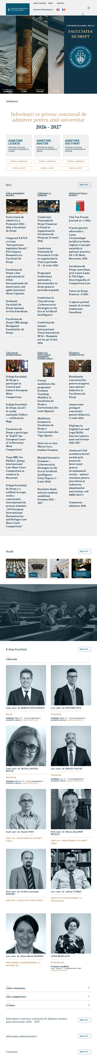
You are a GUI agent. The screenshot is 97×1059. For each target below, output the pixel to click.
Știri (8, 185)
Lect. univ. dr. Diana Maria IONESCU (25, 956)
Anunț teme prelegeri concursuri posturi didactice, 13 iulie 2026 (79, 411)
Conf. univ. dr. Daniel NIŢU (20, 831)
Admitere (12, 101)
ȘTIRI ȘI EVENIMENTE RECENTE (15, 194)
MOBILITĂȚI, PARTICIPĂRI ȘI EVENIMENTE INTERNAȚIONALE (45, 356)
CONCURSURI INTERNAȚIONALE (13, 354)
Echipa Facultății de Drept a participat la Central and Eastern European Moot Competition (17, 387)
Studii (9, 551)
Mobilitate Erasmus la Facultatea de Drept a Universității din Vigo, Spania (47, 427)
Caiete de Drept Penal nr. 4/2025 (78, 292)
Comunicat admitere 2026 (77, 504)
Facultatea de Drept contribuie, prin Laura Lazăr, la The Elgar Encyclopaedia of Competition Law (79, 274)
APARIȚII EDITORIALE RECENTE (78, 194)
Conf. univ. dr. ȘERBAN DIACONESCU (25, 707)
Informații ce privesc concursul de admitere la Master (47, 149)
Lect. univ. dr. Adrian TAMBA (66, 891)
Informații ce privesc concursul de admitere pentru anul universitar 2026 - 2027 (36, 1020)
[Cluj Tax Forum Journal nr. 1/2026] (80, 206)
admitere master (44, 142)
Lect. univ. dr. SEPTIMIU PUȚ (66, 707)
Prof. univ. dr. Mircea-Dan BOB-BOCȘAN (67, 833)
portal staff (19, 168)
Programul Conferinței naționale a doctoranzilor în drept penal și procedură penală (48, 281)
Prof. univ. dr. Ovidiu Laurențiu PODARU (22, 893)
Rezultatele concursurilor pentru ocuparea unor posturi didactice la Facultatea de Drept (79, 387)
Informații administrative (21, 1036)
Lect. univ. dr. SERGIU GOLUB (66, 768)
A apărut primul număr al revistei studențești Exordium (79, 307)
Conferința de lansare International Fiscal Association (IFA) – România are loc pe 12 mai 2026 (48, 333)
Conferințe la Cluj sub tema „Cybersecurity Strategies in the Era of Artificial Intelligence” (47, 306)
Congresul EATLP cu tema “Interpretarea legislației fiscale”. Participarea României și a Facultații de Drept (17, 250)
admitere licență (15, 142)
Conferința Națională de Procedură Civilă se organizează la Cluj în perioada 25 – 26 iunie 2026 (47, 256)
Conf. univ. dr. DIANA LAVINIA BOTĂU (22, 770)
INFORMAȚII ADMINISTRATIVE (76, 354)
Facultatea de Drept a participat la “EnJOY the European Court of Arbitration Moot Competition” (17, 439)
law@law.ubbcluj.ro (29, 720)
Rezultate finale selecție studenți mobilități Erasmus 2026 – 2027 (47, 496)
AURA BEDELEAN (60, 956)
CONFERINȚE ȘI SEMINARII (44, 194)
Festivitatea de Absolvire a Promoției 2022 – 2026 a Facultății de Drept (16, 224)
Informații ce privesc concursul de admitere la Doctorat (75, 149)
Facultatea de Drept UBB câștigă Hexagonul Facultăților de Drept (17, 325)
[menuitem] (58, 9)
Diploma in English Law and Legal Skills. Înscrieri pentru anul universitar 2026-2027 (79, 434)
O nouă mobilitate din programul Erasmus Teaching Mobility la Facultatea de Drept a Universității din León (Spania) (47, 396)
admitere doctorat (72, 142)
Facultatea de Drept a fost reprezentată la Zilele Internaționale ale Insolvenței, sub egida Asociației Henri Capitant (17, 281)
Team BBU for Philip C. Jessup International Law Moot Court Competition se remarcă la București (16, 467)
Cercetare (12, 1052)
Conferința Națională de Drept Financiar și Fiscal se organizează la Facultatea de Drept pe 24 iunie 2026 (48, 229)
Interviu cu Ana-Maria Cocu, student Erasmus (47, 446)
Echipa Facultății (16, 649)
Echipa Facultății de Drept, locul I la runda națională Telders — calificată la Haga (16, 413)
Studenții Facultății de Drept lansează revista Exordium (17, 306)
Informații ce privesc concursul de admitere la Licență (18, 149)
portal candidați (19, 161)
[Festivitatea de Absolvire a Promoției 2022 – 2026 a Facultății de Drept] (17, 206)
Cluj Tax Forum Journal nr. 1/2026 (80, 218)
